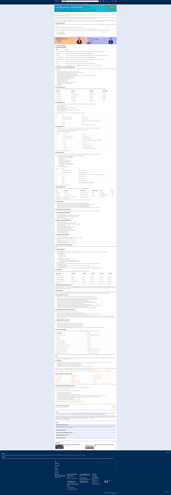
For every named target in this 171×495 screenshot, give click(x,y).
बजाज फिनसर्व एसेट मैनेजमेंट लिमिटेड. (96, 484)
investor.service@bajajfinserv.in (72, 478)
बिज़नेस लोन (102, 368)
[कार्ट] (109, 0)
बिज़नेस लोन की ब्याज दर (84, 371)
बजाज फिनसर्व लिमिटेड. (94, 475)
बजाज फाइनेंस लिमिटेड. (94, 476)
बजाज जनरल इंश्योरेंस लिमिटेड (95, 477)
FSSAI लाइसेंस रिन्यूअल (69, 287)
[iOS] (107, 482)
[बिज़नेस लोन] (69, 40)
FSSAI (63, 20)
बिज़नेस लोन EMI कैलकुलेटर (60, 371)
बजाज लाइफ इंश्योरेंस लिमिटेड (95, 478)
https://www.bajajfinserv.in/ (77, 455)
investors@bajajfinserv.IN (86, 479)
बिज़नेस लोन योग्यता (102, 371)
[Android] (105, 482)
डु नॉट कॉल (109, 3)
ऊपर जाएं (167, 452)
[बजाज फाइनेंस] (58, 1)
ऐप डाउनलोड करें (114, 3)
